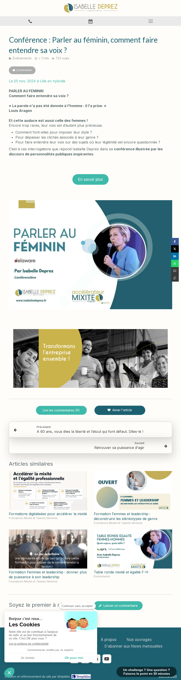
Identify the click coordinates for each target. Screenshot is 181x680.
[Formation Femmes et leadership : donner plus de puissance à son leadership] (48, 549)
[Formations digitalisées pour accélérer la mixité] (48, 490)
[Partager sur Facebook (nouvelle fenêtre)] (175, 241)
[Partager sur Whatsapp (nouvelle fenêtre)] (175, 263)
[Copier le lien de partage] (175, 278)
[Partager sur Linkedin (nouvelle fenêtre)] (175, 256)
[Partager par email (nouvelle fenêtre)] (175, 270)
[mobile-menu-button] (151, 21)
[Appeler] (30, 21)
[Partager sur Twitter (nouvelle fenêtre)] (175, 248)
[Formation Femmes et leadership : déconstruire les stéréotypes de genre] (133, 490)
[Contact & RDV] (90, 21)
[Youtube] (106, 658)
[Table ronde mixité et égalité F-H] (133, 549)
